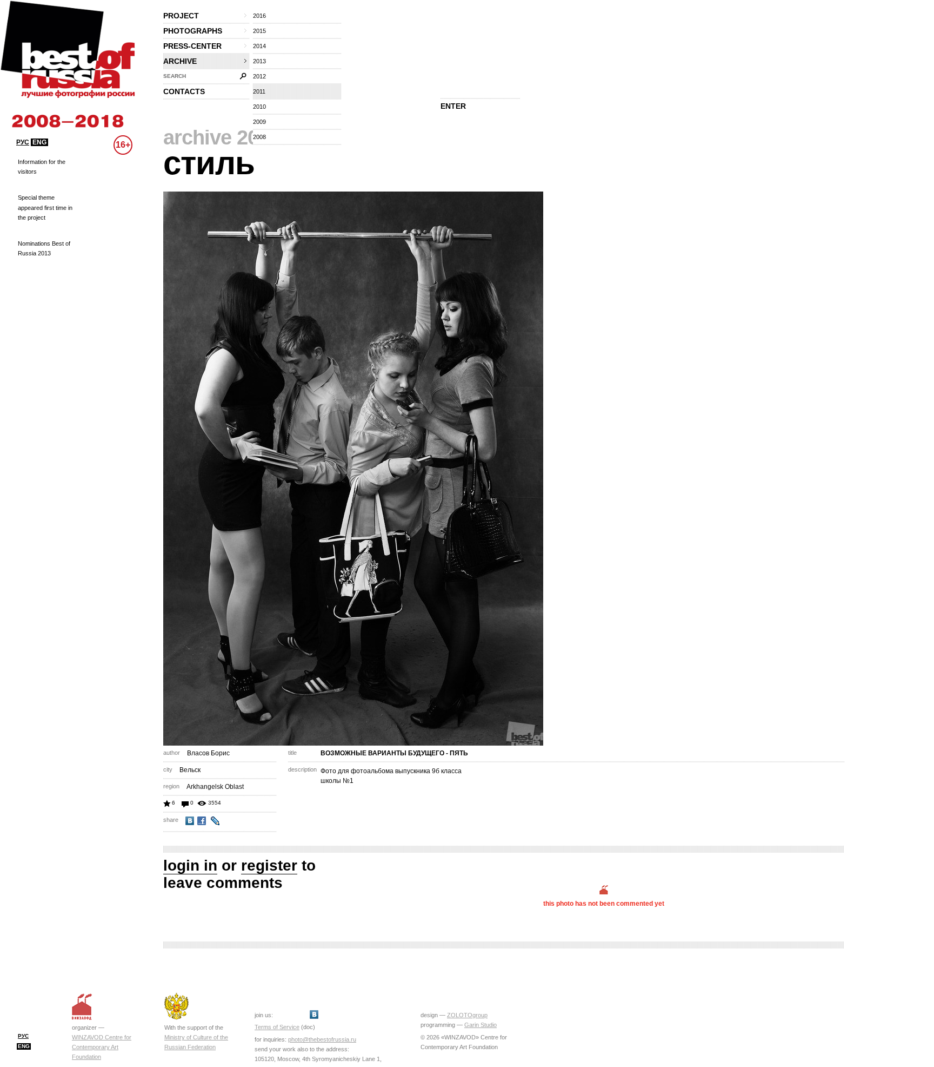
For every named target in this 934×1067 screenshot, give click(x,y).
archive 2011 (221, 137)
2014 (259, 46)
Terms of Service (277, 1027)
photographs (192, 31)
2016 (259, 15)
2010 (259, 106)
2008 (259, 137)
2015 (259, 31)
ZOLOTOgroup (467, 1015)
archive (180, 61)
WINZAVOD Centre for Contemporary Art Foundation (101, 1047)
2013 (259, 61)
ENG (39, 142)
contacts (184, 91)
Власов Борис (208, 753)
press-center (192, 46)
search (174, 76)
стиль (209, 163)
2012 (259, 76)
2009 (259, 121)
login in (190, 865)
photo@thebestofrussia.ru (322, 1039)
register (269, 865)
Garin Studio (480, 1025)
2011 (259, 91)
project (181, 15)
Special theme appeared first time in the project (45, 207)
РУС (22, 142)
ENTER (453, 106)
